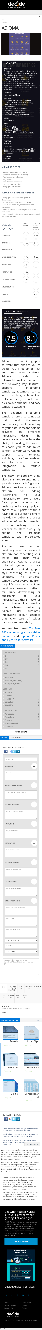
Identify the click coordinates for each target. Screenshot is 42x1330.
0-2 (21, 668)
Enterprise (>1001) (21, 683)
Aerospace (21, 714)
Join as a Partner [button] (21, 1241)
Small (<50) (21, 677)
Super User (21, 695)
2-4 (21, 665)
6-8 (21, 659)
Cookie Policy (26, 1302)
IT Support (21, 699)
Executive (21, 705)
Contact (24, 1305)
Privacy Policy (9, 1308)
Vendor (24, 1308)
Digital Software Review (9, 1008)
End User (21, 692)
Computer (21, 726)
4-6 (21, 662)
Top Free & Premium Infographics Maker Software (21, 632)
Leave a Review (16, 738)
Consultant (21, 702)
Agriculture (21, 717)
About (6, 1302)
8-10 (21, 656)
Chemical (21, 720)
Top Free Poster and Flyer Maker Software (21, 638)
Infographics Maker (24, 1008)
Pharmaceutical (21, 723)
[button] (6, 751)
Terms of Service (10, 1305)
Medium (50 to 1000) (21, 680)
